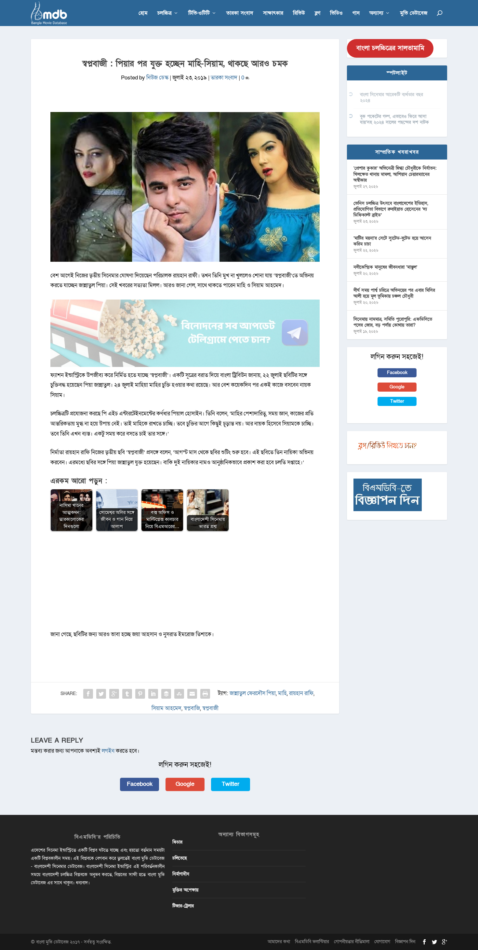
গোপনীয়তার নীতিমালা (351, 942)
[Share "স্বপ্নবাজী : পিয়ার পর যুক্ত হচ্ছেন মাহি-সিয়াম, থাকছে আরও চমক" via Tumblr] (127, 693)
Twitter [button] (230, 784)
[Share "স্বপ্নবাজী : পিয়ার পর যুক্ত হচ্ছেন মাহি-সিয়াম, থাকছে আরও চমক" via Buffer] (166, 693)
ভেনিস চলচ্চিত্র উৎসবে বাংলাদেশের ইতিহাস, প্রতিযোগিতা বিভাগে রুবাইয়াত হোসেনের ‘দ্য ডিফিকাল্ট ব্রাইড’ (390, 209)
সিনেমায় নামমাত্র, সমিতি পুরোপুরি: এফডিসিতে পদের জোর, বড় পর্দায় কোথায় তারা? (392, 322)
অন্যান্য (376, 13)
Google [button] (185, 784)
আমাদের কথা (279, 942)
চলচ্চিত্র (164, 13)
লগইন (108, 751)
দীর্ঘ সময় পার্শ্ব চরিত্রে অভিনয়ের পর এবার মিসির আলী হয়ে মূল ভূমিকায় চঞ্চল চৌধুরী (394, 293)
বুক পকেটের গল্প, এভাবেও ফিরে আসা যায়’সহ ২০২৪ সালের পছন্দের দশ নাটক (394, 119)
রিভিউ (299, 13)
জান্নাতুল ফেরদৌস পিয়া (253, 693)
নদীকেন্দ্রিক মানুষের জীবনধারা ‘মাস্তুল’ (385, 267)
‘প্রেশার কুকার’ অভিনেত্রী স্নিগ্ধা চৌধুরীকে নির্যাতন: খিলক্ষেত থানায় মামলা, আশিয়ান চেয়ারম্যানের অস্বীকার (395, 174)
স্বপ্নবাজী (210, 708)
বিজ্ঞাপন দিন (405, 942)
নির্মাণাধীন (180, 874)
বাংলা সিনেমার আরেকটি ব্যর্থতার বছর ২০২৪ (391, 97)
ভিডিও (336, 13)
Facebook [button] (140, 784)
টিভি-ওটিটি (199, 13)
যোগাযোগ (382, 942)
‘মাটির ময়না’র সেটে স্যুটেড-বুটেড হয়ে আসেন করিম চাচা (392, 241)
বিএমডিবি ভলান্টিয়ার (312, 942)
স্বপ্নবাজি (192, 708)
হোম (143, 13)
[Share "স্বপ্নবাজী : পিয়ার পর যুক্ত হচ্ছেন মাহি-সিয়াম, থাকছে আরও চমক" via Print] (205, 693)
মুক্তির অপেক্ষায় (185, 890)
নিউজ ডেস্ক (157, 77)
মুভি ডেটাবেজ (413, 13)
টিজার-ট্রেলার (183, 906)
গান (356, 13)
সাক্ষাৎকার (273, 13)
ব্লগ (317, 13)
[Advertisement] (185, 584)
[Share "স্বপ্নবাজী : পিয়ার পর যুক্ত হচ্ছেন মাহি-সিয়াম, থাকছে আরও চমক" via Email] (192, 693)
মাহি (282, 693)
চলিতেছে (179, 858)
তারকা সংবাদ (239, 13)
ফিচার (177, 842)
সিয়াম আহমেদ (166, 708)
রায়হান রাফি (301, 693)
